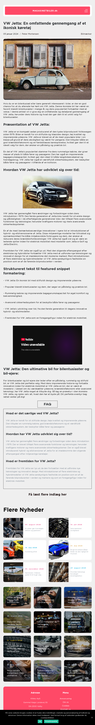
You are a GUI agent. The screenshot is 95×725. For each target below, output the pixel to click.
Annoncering (65, 699)
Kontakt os (65, 709)
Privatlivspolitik (51, 721)
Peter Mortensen (30, 34)
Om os (66, 702)
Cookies (65, 706)
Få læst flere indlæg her (48, 494)
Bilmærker (86, 34)
